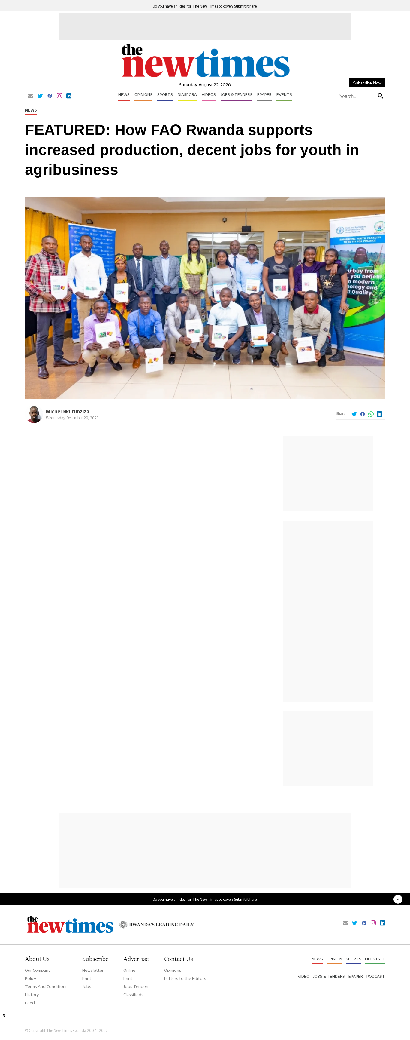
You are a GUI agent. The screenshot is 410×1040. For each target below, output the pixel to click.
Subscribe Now (367, 83)
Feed (30, 1002)
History (32, 994)
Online (129, 970)
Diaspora (187, 94)
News (124, 94)
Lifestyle (375, 958)
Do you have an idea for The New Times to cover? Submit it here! (205, 6)
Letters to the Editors (185, 978)
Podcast (375, 976)
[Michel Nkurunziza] (34, 421)
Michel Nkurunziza (67, 411)
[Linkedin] (68, 96)
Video (303, 976)
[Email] (30, 96)
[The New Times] (205, 77)
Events (284, 94)
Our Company (37, 970)
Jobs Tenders (136, 986)
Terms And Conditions (46, 986)
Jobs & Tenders (236, 94)
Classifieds (133, 994)
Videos (209, 94)
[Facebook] (50, 96)
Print (86, 978)
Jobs (86, 986)
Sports (165, 94)
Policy (30, 978)
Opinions (143, 94)
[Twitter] (40, 96)
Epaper (264, 94)
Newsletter (93, 970)
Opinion (334, 958)
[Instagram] (59, 96)
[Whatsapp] (371, 415)
